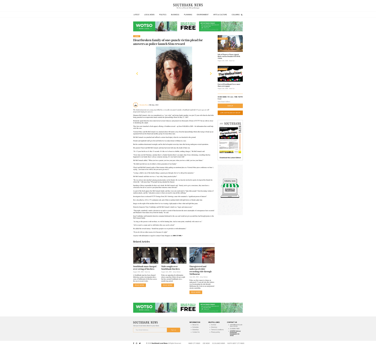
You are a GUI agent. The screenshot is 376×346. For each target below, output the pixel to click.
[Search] (241, 15)
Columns (236, 14)
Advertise (195, 329)
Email (219, 99)
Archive (213, 325)
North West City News (235, 343)
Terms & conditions (217, 329)
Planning (188, 14)
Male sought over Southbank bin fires (170, 267)
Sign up (230, 106)
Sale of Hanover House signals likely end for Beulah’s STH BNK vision (229, 56)
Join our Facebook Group (230, 113)
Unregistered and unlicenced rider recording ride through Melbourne (200, 270)
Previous (137, 73)
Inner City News (194, 343)
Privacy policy (215, 332)
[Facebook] (133, 343)
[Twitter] (140, 343)
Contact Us (196, 332)
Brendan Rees (144, 105)
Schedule (195, 327)
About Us (195, 325)
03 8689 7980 (235, 328)
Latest (137, 14)
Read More (139, 285)
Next (210, 73)
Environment (203, 14)
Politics (162, 14)
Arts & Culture (220, 14)
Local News (149, 14)
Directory (214, 327)
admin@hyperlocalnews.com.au (236, 325)
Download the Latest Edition (230, 158)
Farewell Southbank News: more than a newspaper (229, 85)
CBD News (206, 343)
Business (175, 14)
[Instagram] (136, 343)
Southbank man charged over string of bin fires (144, 267)
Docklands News (218, 343)
